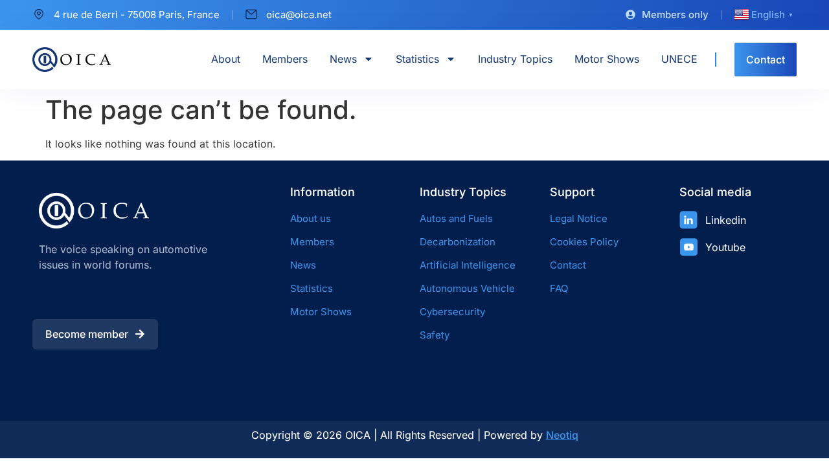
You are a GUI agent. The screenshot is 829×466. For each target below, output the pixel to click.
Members (285, 58)
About (225, 58)
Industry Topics (515, 58)
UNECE (679, 58)
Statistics (417, 58)
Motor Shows (606, 58)
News (343, 58)
